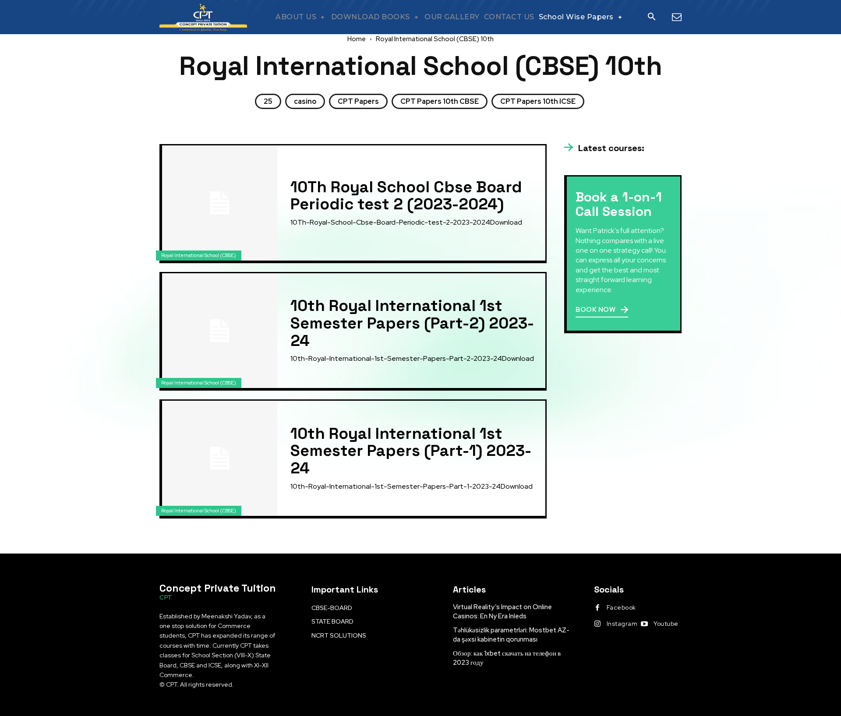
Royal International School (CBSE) (198, 255)
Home (356, 39)
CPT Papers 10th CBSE (439, 101)
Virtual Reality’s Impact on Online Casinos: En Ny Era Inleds (502, 612)
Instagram (622, 624)
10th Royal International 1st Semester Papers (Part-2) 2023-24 (412, 323)
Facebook (621, 607)
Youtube (666, 624)
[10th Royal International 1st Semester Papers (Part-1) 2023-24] (219, 458)
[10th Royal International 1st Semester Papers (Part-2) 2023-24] (219, 330)
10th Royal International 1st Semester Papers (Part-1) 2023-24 (410, 450)
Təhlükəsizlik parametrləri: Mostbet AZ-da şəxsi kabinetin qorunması (511, 635)
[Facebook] (597, 608)
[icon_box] (604, 148)
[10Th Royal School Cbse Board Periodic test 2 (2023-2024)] (219, 203)
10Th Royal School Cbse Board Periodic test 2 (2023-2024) (406, 196)
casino (305, 101)
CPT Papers (358, 101)
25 (268, 101)
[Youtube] (644, 624)
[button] (651, 17)
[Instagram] (597, 624)
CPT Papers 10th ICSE (538, 101)
